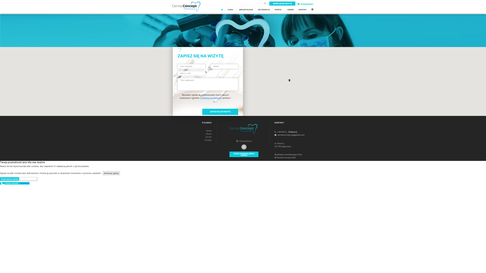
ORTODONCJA (264, 10)
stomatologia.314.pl (293, 154)
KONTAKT (303, 10)
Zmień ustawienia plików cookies (244, 154)
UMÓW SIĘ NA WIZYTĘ (282, 4)
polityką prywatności (211, 98)
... (17, 183)
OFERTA (278, 10)
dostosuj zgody (111, 173)
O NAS (230, 10)
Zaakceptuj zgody (9, 179)
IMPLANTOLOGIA (246, 10)
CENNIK (290, 10)
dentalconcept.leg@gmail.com (291, 135)
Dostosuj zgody (28, 179)
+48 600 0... (287, 132)
